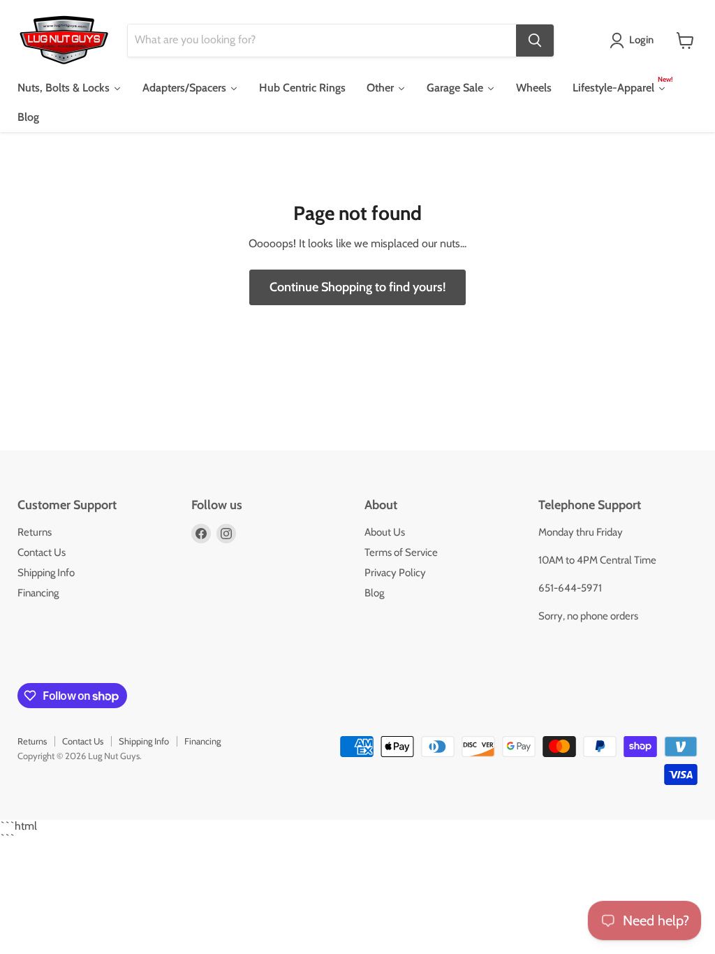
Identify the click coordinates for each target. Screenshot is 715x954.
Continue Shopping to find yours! (357, 287)
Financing (38, 593)
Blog (374, 593)
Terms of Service (401, 552)
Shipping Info (46, 572)
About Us (384, 532)
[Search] (535, 40)
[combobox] (322, 40)
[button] (634, 40)
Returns (34, 532)
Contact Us (41, 552)
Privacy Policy (395, 572)
